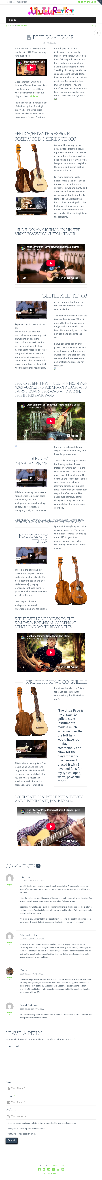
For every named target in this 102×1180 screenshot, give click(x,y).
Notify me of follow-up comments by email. (26, 1129)
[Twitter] (82, 2)
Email (10, 1096)
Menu (13, 20)
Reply (9, 884)
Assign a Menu (51, 1173)
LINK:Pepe (33, 96)
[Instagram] (91, 2)
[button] (99, 2)
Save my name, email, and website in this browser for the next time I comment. (42, 1123)
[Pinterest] (94, 2)
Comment (12, 1046)
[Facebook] (78, 2)
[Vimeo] (88, 2)
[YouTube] (85, 2)
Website (11, 1110)
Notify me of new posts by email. (22, 1134)
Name (11, 1082)
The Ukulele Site (56, 1165)
